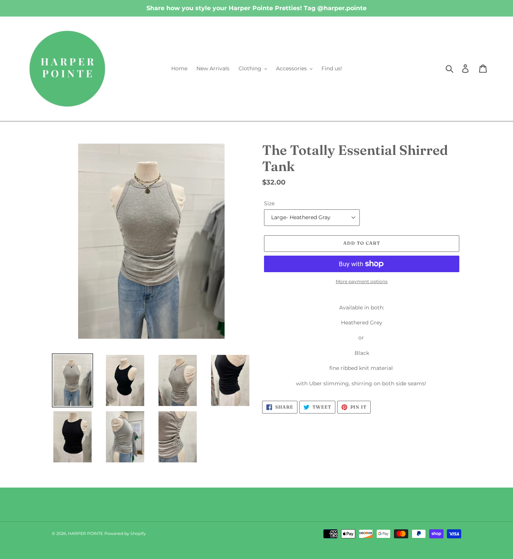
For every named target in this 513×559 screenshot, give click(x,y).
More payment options (362, 281)
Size (269, 203)
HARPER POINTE (85, 533)
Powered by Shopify (125, 533)
